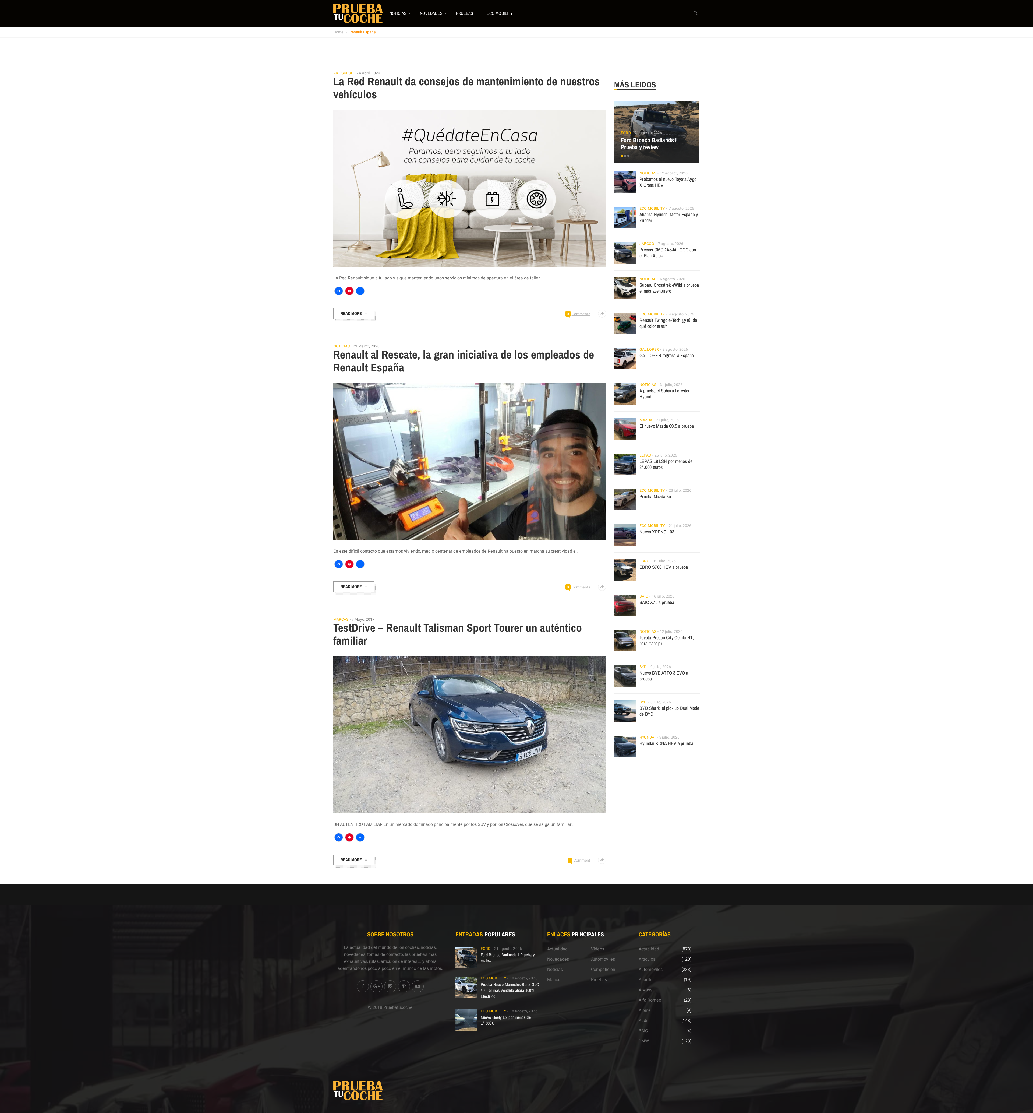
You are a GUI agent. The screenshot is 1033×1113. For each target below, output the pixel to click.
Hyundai (647, 737)
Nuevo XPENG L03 (656, 531)
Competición (603, 969)
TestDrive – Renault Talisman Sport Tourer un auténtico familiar (457, 634)
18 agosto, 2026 (523, 978)
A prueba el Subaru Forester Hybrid (664, 393)
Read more (351, 313)
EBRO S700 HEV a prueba (663, 567)
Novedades (431, 13)
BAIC (643, 596)
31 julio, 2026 (671, 385)
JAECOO (646, 244)
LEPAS (645, 455)
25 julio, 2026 (666, 455)
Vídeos (597, 949)
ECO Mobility (499, 13)
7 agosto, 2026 (681, 208)
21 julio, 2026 (680, 526)
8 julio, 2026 (660, 702)
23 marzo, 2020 (366, 346)
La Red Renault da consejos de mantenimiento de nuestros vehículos (466, 88)
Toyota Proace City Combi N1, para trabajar (666, 640)
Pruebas (464, 13)
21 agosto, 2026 (648, 133)
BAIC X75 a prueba (656, 602)
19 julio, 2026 (664, 561)
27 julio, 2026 (667, 420)
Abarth (645, 980)
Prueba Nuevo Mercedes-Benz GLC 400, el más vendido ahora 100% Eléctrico (510, 990)
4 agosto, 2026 (681, 314)
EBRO (644, 561)
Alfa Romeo (650, 1000)
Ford (626, 133)
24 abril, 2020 (368, 73)
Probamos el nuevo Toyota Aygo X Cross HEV (667, 182)
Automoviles (603, 959)
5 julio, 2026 (669, 737)
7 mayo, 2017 (363, 619)
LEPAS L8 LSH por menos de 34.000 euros (665, 464)
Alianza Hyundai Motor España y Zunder (668, 217)
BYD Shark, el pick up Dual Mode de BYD (669, 711)
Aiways (645, 990)
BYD (642, 667)
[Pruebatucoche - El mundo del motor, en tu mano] (358, 13)
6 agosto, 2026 (672, 279)
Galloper (649, 349)
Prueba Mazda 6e (655, 496)
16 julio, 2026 (663, 596)
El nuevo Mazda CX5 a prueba (666, 426)
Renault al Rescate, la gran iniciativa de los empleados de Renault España (463, 361)
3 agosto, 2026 (675, 349)
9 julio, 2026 (660, 667)
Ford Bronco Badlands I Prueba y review (649, 143)
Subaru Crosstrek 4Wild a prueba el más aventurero (669, 288)
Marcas (341, 619)
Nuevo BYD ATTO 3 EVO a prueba (663, 675)
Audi (643, 1020)
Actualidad (557, 949)
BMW (644, 1041)
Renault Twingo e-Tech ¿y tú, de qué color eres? (668, 323)
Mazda (645, 420)
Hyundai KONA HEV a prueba (666, 743)
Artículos (343, 73)
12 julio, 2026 (671, 631)
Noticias (398, 13)
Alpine (645, 1010)
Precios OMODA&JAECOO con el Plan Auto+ (667, 252)
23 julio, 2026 (680, 490)
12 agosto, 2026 (674, 173)
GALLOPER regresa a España (666, 355)
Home (338, 32)
